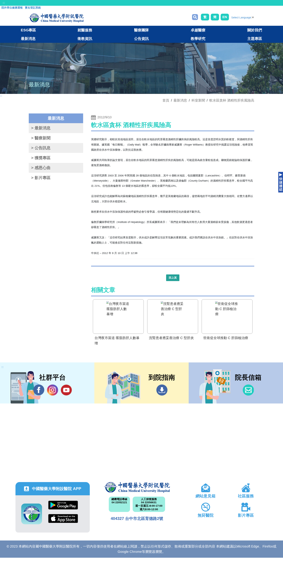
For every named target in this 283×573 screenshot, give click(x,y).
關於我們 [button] (254, 30)
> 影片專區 (41, 178)
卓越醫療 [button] (198, 30)
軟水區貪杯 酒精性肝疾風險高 (231, 100)
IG (52, 390)
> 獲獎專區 (41, 158)
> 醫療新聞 (41, 138)
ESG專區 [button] (28, 30)
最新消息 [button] (28, 38)
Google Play (63, 507)
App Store (63, 520)
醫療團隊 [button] (141, 30)
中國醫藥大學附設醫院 (137, 487)
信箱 (248, 390)
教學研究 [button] (198, 38)
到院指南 (161, 390)
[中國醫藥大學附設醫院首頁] (56, 18)
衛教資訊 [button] (85, 38)
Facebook (38, 390)
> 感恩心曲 (41, 168)
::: (4, 2)
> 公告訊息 (41, 148)
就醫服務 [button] (85, 30)
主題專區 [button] (254, 38)
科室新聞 (198, 100)
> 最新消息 (41, 128)
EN (224, 17)
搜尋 (195, 17)
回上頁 (173, 277)
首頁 (165, 100)
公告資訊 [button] (141, 38)
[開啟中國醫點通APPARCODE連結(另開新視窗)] (31, 514)
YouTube (66, 390)
